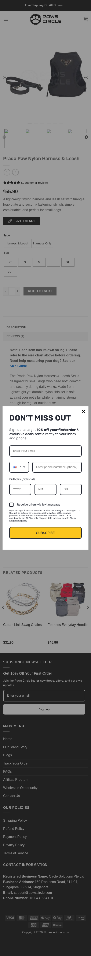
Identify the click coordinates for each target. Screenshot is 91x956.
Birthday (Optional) (22, 479)
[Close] (83, 411)
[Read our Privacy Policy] (79, 511)
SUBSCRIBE (45, 533)
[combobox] (19, 467)
